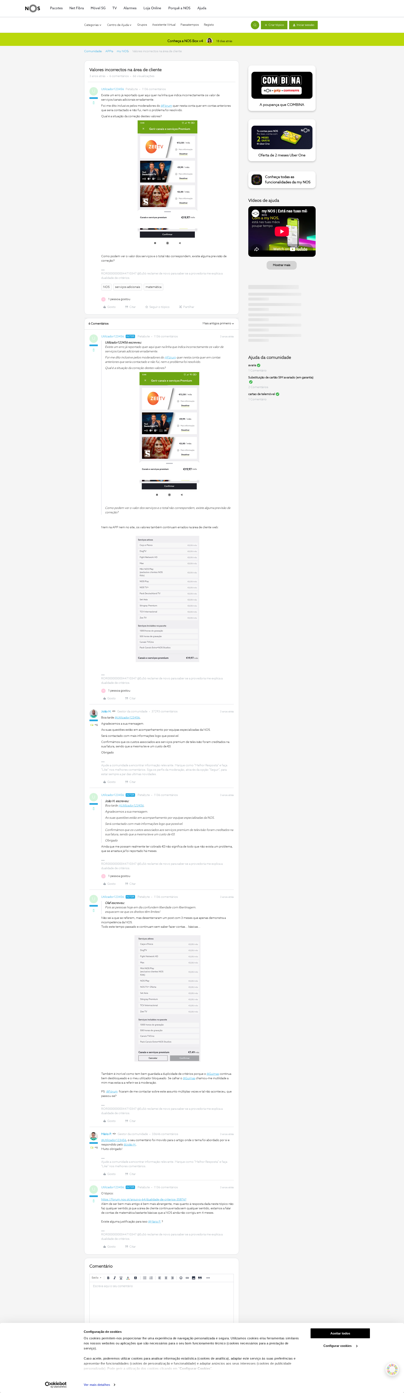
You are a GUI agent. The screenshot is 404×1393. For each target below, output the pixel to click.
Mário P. (106, 1134)
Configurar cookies (337, 1346)
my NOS (122, 51)
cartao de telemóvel (261, 394)
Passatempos (190, 24)
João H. (106, 711)
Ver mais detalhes (97, 1384)
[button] (274, 25)
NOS (106, 287)
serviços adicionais (127, 287)
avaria (252, 365)
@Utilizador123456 (127, 717)
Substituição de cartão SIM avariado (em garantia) (281, 377)
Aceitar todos (340, 1333)
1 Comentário (257, 370)
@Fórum (166, 105)
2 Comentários (258, 387)
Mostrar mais (281, 265)
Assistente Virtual (163, 24)
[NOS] (32, 8)
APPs (109, 51)
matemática (153, 287)
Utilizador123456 (112, 89)
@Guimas (213, 1073)
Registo (209, 24)
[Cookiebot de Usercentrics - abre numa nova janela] (55, 1385)
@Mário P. (154, 1221)
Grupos (142, 24)
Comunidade (92, 51)
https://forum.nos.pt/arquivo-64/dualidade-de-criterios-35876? (143, 1199)
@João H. (130, 1144)
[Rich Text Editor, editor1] (162, 1303)
